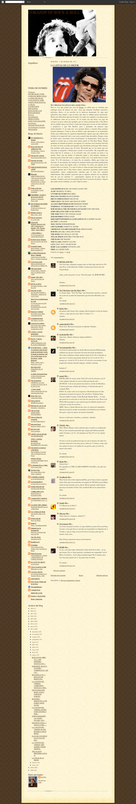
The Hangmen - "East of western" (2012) (38, 152)
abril (33, 652)
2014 (32, 621)
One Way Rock (36, 537)
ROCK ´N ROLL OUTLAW (36, 340)
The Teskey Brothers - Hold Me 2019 (39, 287)
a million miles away (37, 492)
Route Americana (36, 599)
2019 (32, 608)
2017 (32, 614)
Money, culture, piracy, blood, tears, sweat (37, 363)
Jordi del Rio (64, 334)
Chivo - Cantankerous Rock (39, 525)
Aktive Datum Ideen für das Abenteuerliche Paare (39, 392)
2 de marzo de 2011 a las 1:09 (66, 342)
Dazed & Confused (37, 312)
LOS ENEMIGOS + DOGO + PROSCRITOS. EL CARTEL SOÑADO (39, 557)
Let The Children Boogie (38, 421)
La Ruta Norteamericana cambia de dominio (38, 377)
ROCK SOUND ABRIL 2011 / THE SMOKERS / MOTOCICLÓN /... (39, 660)
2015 (32, 619)
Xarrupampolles (65, 347)
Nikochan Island (36, 269)
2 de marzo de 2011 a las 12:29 (67, 519)
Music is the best (36, 188)
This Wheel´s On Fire (37, 320)
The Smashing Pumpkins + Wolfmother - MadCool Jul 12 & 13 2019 (38, 294)
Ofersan (62, 513)
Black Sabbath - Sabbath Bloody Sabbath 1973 (38, 249)
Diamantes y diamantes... (38, 408)
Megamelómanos (36, 587)
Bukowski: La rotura (37, 569)
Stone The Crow (36, 396)
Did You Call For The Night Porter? (39, 242)
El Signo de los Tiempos (38, 240)
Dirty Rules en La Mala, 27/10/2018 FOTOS (38, 314)
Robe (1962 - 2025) (36, 215)
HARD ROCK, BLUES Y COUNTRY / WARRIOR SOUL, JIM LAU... (40, 669)
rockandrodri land (37, 318)
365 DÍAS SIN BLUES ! (38, 488)
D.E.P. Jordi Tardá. (36, 467)
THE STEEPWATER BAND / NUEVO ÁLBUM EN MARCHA (38, 693)
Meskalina (34, 545)
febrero (34, 762)
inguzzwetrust (35, 564)
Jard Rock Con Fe (36, 539)
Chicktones (31, 92)
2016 (32, 616)
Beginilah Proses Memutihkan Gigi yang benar (39, 444)
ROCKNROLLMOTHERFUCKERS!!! (39, 205)
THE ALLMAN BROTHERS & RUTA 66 (39, 753)
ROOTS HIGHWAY (34, 113)
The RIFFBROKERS (37, 436)
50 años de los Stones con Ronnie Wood (38, 209)
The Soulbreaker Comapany (36, 127)
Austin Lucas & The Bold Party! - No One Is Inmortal (39, 258)
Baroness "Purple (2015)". (38, 426)
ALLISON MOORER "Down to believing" (39, 461)
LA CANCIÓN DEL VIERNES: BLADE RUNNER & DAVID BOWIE (39, 730)
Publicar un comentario (59, 570)
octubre (34, 637)
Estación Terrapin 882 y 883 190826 (39, 163)
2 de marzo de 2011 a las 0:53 (66, 329)
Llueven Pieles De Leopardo (36, 418)
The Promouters (36, 381)
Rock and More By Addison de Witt (37, 148)
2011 (32, 629)
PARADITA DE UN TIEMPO (37, 370)
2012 (32, 626)
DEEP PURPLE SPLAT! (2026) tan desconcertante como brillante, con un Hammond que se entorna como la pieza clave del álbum (38, 180)
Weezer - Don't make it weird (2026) (37, 143)
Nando (61, 503)
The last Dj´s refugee (37, 156)
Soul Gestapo (32, 123)
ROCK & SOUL (36, 284)
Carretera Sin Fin (36, 572)
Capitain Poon (35, 590)
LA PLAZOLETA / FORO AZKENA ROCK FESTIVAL (37, 101)
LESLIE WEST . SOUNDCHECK (36, 413)
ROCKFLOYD (36, 367)
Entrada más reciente (58, 575)
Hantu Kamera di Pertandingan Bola (36, 494)
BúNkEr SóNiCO (36, 213)
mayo (34, 650)
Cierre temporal (35, 431)
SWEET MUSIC (36, 459)
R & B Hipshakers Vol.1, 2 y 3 (39, 501)
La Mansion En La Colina (39, 465)
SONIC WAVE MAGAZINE (36, 121)
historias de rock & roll (38, 406)
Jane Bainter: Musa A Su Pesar (38, 514)
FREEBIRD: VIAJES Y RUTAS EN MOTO (38, 196)
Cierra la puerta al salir (38, 567)
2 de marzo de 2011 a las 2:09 (66, 371)
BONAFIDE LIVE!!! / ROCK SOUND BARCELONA (39, 677)
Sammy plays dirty (37, 277)
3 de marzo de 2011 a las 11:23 (67, 566)
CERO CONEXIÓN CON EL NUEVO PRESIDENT (38, 344)
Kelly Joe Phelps (36, 520)
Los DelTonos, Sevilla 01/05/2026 (37, 191)
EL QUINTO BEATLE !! (38, 336)
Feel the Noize (35, 470)
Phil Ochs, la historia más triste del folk (38, 533)
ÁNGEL (62, 425)
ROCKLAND (35, 429)
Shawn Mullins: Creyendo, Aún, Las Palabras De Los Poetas (38, 454)
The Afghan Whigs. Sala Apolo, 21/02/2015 (38, 473)
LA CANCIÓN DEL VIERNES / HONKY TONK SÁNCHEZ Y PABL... (39, 711)
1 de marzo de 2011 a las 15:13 (67, 303)
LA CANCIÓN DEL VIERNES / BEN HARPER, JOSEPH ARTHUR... (39, 746)
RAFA (61, 308)
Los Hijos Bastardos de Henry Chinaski (38, 254)
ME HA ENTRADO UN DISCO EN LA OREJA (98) (39, 265)
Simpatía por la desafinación (36, 529)
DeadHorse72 (35, 542)
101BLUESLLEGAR (37, 487)
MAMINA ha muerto (37, 403)
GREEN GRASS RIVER (38, 434)
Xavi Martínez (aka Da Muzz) (70, 290)
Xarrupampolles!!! (37, 482)
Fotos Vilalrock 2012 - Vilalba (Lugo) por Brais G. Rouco (39, 549)
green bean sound (36, 262)
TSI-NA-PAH (35, 411)
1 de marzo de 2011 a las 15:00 (67, 285)
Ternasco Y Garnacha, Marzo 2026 (37, 200)
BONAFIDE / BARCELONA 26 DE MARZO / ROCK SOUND (39, 702)
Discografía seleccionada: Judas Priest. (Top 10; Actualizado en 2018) (38, 327)
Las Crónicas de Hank (38, 512)
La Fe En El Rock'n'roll (37, 479)
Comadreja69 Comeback (39, 498)
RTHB (61, 547)
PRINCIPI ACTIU (36, 593)
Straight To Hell (36, 291)
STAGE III (34, 222)
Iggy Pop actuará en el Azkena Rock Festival (37, 236)
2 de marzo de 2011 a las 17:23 (67, 542)
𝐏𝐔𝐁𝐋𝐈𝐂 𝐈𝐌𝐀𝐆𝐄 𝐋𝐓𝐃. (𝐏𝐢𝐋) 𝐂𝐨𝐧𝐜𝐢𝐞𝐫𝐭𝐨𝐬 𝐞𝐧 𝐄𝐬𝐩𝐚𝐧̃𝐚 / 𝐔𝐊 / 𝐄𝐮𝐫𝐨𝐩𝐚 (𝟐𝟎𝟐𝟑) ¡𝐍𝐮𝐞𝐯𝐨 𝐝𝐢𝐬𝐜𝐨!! (38, 227)
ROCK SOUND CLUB (35, 111)
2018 (32, 611)
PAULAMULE (35, 401)
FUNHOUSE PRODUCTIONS (37, 96)
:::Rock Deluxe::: (36, 233)
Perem (81, 107)
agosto (34, 642)
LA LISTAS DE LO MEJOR (38, 759)
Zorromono (63, 524)
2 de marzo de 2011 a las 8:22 (66, 472)
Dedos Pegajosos (36, 554)
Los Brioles (31, 104)
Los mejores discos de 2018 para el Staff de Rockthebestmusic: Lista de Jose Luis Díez (38, 306)
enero (34, 765)
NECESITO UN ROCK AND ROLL (38, 449)
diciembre (35, 632)
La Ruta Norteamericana (39, 374)
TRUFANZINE (32, 129)
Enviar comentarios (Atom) (70, 580)
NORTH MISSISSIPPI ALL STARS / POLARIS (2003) (39, 718)
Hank (61, 461)
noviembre (35, 634)
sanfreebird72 (35, 579)
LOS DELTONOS (33, 106)
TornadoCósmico (36, 246)
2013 (32, 624)
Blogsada (34, 174)
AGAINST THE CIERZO (39, 505)
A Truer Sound (35, 389)
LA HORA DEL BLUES (35, 98)
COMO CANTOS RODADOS (36, 333)
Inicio (81, 575)
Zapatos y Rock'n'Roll (38, 596)
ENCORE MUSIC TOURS (36, 94)
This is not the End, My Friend (37, 280)
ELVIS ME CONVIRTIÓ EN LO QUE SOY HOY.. (39, 738)
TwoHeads (63, 477)
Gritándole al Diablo (37, 477)
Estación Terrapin (36, 161)
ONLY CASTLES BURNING (36, 440)
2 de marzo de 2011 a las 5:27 (66, 456)
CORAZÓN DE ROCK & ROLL (54, 12)
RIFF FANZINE (33, 109)
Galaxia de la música (37, 323)
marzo (34, 655)
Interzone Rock (36, 424)
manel (43, 777)
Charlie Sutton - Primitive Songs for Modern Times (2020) (38, 272)
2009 (32, 770)
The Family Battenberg (37, 171)
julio (33, 645)
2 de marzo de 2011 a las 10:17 (67, 508)
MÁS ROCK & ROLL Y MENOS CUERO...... (39, 724)
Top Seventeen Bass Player (38, 157)
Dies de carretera (36, 218)
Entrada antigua (102, 575)
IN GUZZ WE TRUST (38, 562)
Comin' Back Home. (36, 398)
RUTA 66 (31, 115)
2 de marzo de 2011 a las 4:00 (66, 420)
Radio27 (33, 523)
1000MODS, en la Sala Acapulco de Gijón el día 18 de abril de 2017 (39, 384)
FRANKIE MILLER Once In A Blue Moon (39, 508)
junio (34, 647)
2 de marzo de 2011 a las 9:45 (66, 498)
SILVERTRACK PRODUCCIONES (33, 118)
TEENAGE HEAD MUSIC (36, 125)
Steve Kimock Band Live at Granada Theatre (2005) (39, 575)
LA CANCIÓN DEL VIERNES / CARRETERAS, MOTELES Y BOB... (39, 684)
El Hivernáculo (36, 518)
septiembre (35, 639)
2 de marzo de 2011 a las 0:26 (66, 319)
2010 (32, 768)
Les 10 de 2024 (35, 219)
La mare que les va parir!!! (39, 484)
